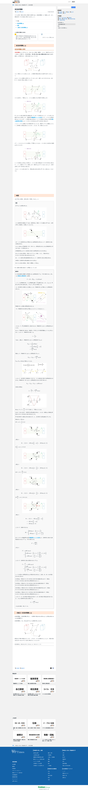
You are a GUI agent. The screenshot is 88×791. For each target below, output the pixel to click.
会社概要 (14, 764)
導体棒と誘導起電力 (22, 276)
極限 (49, 761)
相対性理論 (65, 763)
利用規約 (14, 768)
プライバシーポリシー (16, 770)
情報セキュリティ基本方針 (17, 772)
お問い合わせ (14, 781)
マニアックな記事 (36, 761)
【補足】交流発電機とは (22, 27)
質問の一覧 (65, 775)
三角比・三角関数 (51, 757)
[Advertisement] (34, 182)
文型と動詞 (50, 775)
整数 (49, 759)
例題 (18, 25)
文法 (49, 771)
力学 (63, 752)
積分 (49, 763)
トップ (69, 1)
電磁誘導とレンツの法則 (36, 117)
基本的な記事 (35, 752)
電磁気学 (64, 759)
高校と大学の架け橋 (66, 765)
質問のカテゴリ (65, 773)
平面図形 (49, 755)
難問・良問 (50, 752)
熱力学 (64, 757)
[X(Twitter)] (51, 668)
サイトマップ (14, 779)
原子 (63, 761)
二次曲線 (49, 765)
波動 (63, 755)
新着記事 (73, 1)
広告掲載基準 (14, 774)
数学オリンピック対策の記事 (38, 759)
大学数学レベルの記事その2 (38, 765)
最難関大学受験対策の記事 (38, 757)
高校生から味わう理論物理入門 (21, 5)
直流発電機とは (20, 23)
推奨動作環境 (14, 776)
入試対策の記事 (36, 755)
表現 (49, 773)
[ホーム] (13, 5)
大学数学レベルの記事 (37, 763)
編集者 (13, 766)
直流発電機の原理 (61, 24)
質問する (64, 777)
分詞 (49, 779)
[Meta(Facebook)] (53, 668)
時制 (49, 777)
